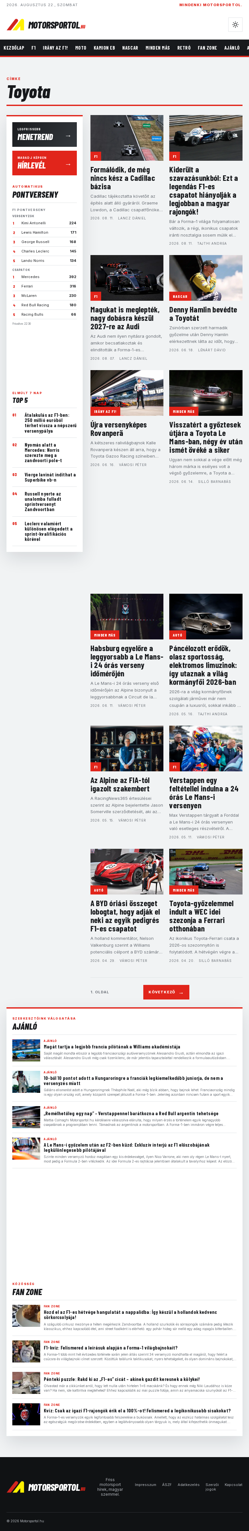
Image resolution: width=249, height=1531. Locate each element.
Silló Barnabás (214, 482)
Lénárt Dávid (212, 350)
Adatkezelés (189, 1484)
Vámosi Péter (133, 465)
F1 (33, 48)
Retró (184, 48)
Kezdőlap (14, 48)
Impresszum (145, 1484)
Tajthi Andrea (212, 243)
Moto (81, 48)
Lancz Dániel (132, 218)
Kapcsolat (234, 1484)
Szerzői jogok (212, 1486)
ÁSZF (167, 1484)
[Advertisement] (44, 355)
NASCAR (130, 48)
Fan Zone (207, 48)
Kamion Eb (104, 48)
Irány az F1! (55, 48)
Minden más (158, 48)
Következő (166, 992)
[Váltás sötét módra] (235, 25)
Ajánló (232, 48)
